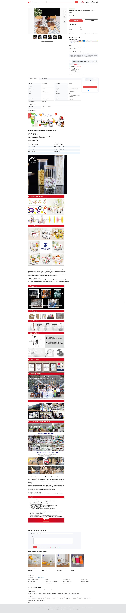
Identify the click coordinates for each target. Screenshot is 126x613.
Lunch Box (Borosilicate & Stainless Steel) (51, 581)
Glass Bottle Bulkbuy (40, 600)
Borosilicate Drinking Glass (85, 581)
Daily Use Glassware (66, 579)
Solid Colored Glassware (84, 583)
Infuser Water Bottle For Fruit (51, 593)
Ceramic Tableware (48, 583)
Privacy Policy (77, 609)
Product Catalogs (41, 577)
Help (81, 5)
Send (35, 547)
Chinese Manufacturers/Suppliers (51, 605)
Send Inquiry (76, 20)
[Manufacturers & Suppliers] (33, 2)
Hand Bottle (74, 598)
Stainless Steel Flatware (31, 581)
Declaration (73, 609)
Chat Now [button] (92, 20)
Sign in (97, 2)
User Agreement (68, 609)
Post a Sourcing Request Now (55, 547)
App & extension (86, 5)
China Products (44, 605)
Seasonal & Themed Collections (32, 579)
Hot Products (39, 605)
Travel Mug (30, 593)
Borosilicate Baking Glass (67, 581)
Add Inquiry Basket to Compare (47, 41)
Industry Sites (69, 605)
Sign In (70, 74)
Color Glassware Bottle (31, 600)
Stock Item (47, 579)
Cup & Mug (35, 593)
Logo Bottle (68, 598)
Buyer (76, 5)
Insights (88, 605)
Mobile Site (84, 605)
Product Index (80, 605)
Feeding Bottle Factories (41, 598)
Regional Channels (74, 605)
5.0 (86, 80)
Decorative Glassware (66, 583)
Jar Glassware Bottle (86, 598)
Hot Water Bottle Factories (51, 598)
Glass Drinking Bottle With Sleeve (74, 593)
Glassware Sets (30, 583)
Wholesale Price (64, 605)
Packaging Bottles (42, 593)
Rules (98, 5)
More (28, 602)
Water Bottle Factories (61, 598)
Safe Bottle (79, 598)
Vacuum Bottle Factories (32, 598)
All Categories (31, 5)
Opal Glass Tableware (84, 579)
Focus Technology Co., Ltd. (56, 609)
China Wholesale (59, 605)
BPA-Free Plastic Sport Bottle (62, 593)
